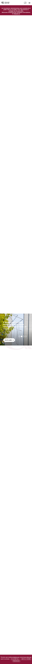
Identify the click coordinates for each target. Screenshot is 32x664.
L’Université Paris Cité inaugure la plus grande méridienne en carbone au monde (14, 325)
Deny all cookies (26, 659)
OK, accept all (15, 659)
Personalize (16, 661)
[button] (3, 341)
